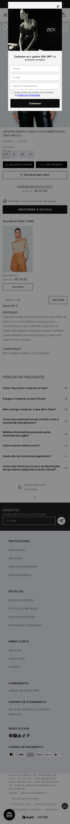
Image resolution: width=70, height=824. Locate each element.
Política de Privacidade (29, 95)
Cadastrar (35, 103)
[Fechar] (58, 6)
